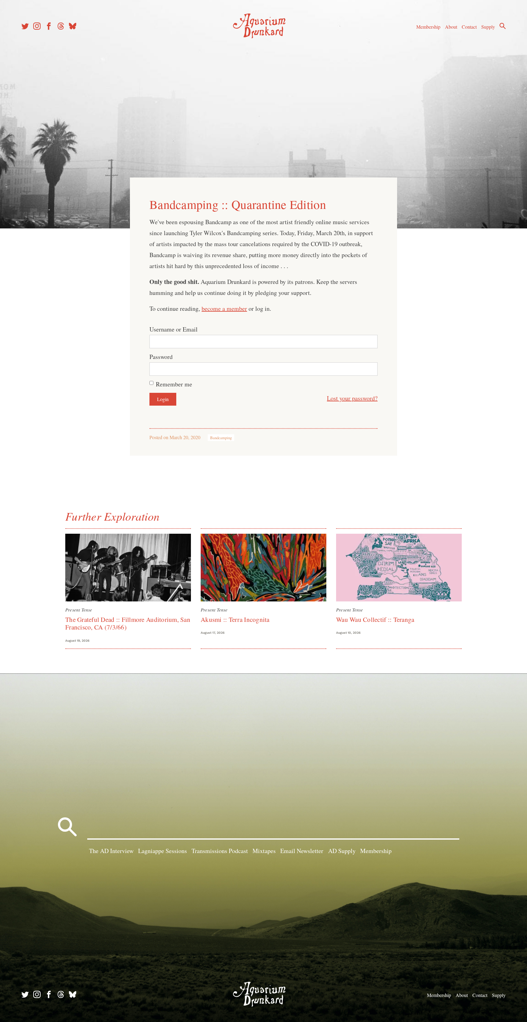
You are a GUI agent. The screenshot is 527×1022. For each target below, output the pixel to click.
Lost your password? (352, 398)
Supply (488, 26)
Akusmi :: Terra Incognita (235, 619)
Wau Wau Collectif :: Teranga (375, 619)
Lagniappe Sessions (162, 851)
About (451, 26)
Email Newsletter (301, 851)
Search (503, 26)
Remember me (174, 384)
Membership (428, 26)
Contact (469, 26)
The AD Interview (111, 851)
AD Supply (342, 851)
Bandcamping (221, 437)
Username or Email (173, 329)
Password (161, 357)
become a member (224, 308)
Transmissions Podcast (220, 851)
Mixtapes (264, 851)
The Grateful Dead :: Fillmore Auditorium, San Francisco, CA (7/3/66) (127, 623)
